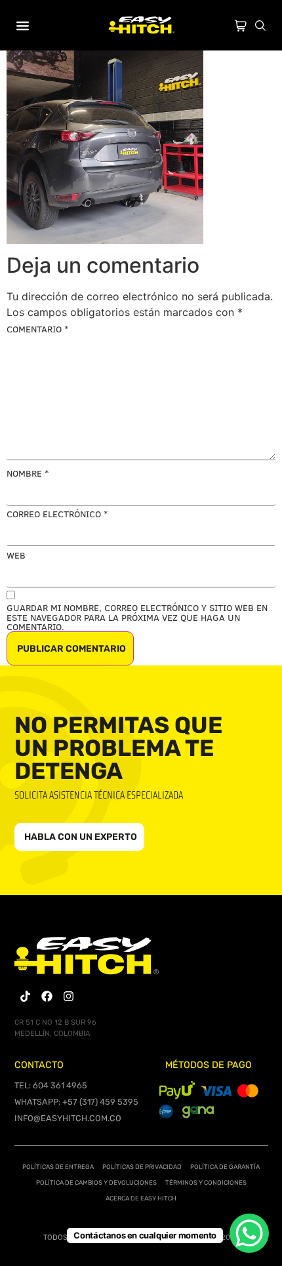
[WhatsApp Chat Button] (249, 1233)
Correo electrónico (57, 514)
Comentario (37, 329)
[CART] (241, 23)
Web (16, 555)
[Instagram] (68, 996)
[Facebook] (47, 996)
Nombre (28, 473)
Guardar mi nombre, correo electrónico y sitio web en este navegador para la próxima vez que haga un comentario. (137, 617)
